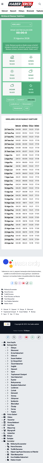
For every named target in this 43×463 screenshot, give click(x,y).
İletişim (10, 438)
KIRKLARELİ (31, 100)
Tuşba (13, 412)
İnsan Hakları (23, 312)
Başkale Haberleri (18, 385)
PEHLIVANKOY (27, 104)
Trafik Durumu (9, 294)
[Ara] (40, 4)
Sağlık (13, 366)
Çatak (13, 390)
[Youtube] (23, 283)
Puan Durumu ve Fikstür (12, 296)
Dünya (21, 11)
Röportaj (11, 428)
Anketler (11, 433)
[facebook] (8, 337)
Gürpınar (15, 398)
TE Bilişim (27, 330)
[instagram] (20, 337)
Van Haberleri (16, 377)
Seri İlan (10, 425)
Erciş (17, 314)
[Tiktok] (27, 283)
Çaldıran (14, 388)
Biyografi (11, 430)
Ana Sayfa (11, 342)
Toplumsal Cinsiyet (9, 312)
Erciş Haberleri (17, 353)
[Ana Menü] (2, 4)
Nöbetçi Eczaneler (10, 289)
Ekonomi (30, 11)
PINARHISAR (18, 108)
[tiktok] (38, 337)
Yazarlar (11, 420)
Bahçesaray (16, 382)
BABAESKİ (11, 100)
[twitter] (14, 337)
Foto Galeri (12, 414)
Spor (5, 314)
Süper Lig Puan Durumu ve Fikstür (24, 452)
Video (9, 417)
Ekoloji (33, 312)
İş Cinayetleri (16, 361)
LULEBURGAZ (14, 104)
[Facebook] (12, 283)
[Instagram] (19, 283)
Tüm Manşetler (9, 299)
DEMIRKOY (20, 100)
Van (11, 314)
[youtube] (26, 337)
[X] (16, 283)
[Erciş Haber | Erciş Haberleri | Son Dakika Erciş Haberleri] (21, 4)
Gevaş (13, 396)
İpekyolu (14, 401)
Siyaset (13, 11)
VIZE (26, 108)
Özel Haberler (17, 364)
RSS (8, 324)
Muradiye (15, 404)
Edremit (14, 393)
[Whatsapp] (31, 283)
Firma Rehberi (13, 422)
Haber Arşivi (8, 303)
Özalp (13, 406)
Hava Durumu (8, 292)
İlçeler (13, 380)
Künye (9, 436)
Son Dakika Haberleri (11, 301)
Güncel (5, 11)
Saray (13, 409)
